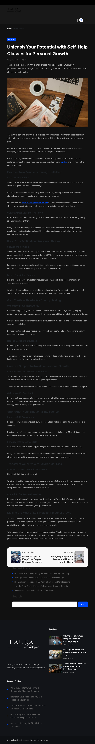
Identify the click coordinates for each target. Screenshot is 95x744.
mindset (64, 162)
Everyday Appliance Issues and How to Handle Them (62, 559)
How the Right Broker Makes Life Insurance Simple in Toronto (41, 586)
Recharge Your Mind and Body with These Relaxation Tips (39, 578)
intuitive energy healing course (35, 203)
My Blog (11, 39)
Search (17, 596)
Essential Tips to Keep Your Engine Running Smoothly (32, 559)
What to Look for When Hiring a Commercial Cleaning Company (41, 573)
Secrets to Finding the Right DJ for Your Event (34, 590)
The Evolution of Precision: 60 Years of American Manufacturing (42, 582)
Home (9, 29)
